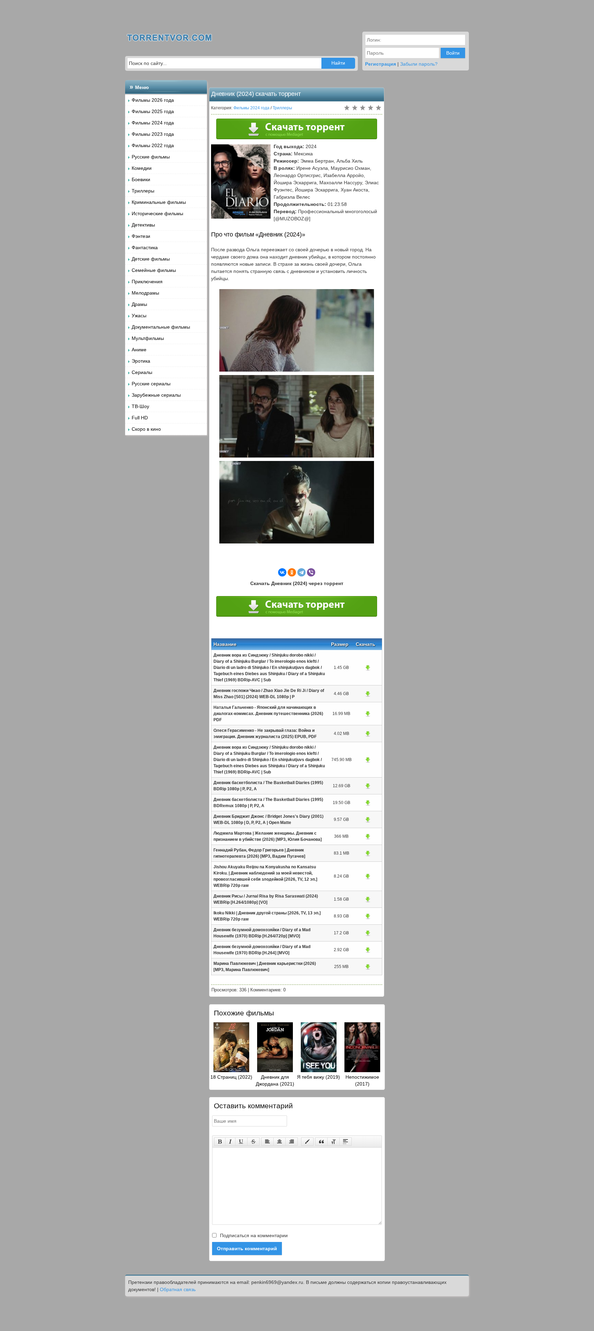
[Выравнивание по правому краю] (291, 1141)
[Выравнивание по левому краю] (267, 1141)
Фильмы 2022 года (153, 145)
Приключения (147, 281)
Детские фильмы (151, 259)
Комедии (142, 168)
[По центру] (279, 1141)
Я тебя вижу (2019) (318, 1077)
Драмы (139, 304)
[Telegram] (301, 572)
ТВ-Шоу (140, 406)
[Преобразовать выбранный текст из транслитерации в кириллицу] (333, 1141)
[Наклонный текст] (230, 1141)
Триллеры (143, 191)
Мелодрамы (145, 293)
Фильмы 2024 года (153, 122)
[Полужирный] (220, 1141)
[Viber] (311, 572)
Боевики (141, 179)
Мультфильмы (148, 338)
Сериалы (142, 372)
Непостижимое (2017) (362, 1080)
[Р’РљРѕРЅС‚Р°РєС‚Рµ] (282, 572)
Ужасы (139, 315)
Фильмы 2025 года (153, 111)
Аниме (139, 349)
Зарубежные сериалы (156, 395)
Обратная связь (178, 1289)
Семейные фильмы (154, 270)
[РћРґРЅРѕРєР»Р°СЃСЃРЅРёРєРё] (292, 572)
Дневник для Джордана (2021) (275, 1080)
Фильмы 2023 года (153, 134)
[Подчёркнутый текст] (241, 1141)
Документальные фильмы (161, 327)
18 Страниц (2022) (231, 1077)
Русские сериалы (151, 383)
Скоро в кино (146, 429)
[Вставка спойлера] (345, 1141)
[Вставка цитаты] (321, 1141)
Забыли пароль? (419, 64)
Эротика (141, 361)
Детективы (143, 225)
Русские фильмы (151, 157)
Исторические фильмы (157, 213)
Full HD (140, 417)
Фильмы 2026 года (153, 100)
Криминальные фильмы (159, 202)
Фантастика (145, 247)
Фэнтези (141, 236)
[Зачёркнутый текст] (253, 1141)
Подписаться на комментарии (253, 1235)
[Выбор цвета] (307, 1141)
